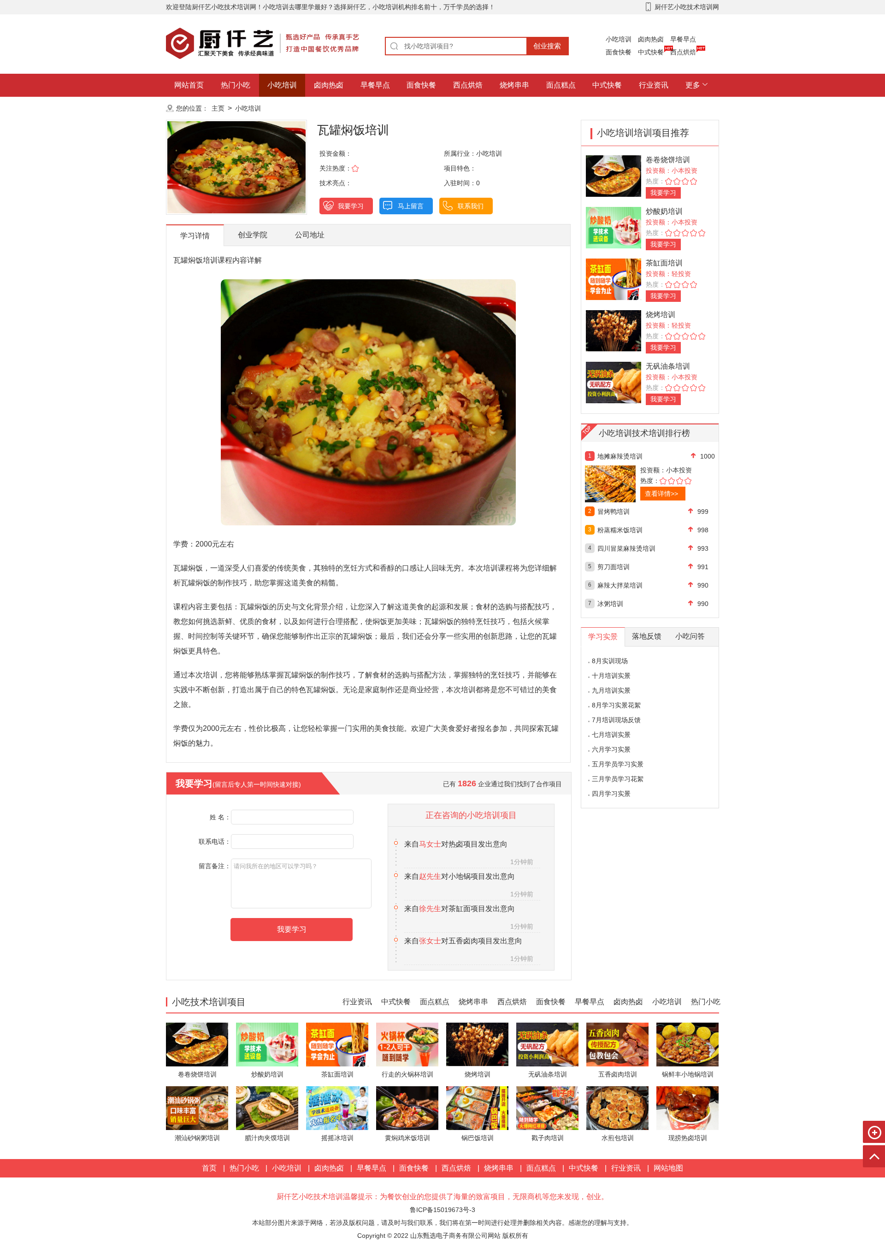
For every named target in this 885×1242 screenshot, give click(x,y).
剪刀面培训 (613, 567)
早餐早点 (683, 39)
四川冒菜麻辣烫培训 (626, 548)
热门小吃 (235, 85)
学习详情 (195, 236)
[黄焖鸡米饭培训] (407, 1108)
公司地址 (309, 235)
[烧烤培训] (613, 330)
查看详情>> (661, 493)
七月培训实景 (611, 734)
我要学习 (351, 206)
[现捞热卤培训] (687, 1108)
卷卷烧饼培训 (668, 160)
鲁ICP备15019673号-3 (442, 1209)
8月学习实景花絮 (616, 705)
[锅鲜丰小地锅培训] (687, 1044)
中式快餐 (651, 52)
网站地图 (668, 1168)
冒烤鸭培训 (613, 511)
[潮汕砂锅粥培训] (197, 1108)
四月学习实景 (611, 793)
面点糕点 (561, 85)
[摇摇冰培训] (337, 1108)
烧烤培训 (660, 314)
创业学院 (252, 235)
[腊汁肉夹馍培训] (267, 1108)
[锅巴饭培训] (477, 1108)
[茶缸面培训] (613, 279)
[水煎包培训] (617, 1108)
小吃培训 (618, 39)
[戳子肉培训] (547, 1108)
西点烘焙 (683, 52)
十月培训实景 (611, 675)
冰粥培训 (610, 603)
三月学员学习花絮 (617, 779)
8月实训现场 (610, 661)
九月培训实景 (611, 690)
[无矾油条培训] (613, 382)
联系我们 (471, 206)
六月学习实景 (611, 749)
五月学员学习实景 (617, 764)
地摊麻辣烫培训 (620, 456)
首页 (209, 1168)
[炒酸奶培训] (613, 227)
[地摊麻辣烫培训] (630, 483)
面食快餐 (618, 52)
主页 (218, 108)
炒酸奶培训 (664, 211)
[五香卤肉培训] (617, 1044)
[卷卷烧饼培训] (613, 175)
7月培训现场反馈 (616, 720)
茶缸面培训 (664, 263)
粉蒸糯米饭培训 (620, 530)
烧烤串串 (514, 85)
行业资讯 (653, 85)
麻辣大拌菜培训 (620, 585)
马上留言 (411, 206)
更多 (692, 85)
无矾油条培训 (668, 366)
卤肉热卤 (651, 39)
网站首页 (189, 85)
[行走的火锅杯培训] (407, 1044)
